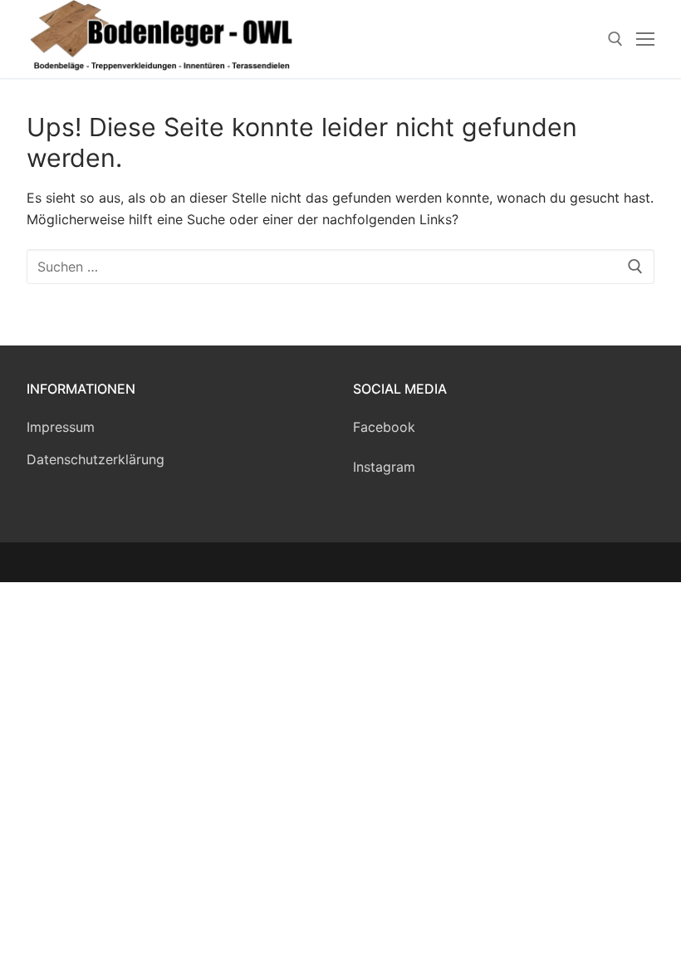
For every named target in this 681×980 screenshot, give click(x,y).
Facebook (384, 427)
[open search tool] (615, 39)
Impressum (61, 427)
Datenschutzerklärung (95, 459)
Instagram (384, 466)
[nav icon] (645, 39)
